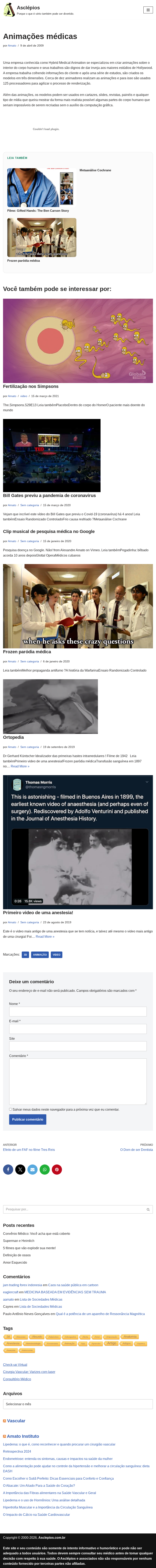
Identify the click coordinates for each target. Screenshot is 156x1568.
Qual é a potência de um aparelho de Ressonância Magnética (100, 1314)
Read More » (20, 766)
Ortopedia (13, 737)
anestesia (13, 1343)
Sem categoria (29, 505)
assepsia (11, 1350)
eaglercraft (10, 1292)
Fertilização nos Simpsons (30, 386)
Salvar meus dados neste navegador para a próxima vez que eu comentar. (66, 1109)
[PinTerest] (57, 1169)
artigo (111, 1343)
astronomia (27, 1350)
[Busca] (148, 1209)
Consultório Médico (17, 1379)
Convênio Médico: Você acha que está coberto (36, 1233)
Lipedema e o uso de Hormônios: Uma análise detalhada (44, 1500)
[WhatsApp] (45, 1169)
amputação (111, 1337)
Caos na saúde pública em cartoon (73, 1285)
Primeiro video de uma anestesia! (38, 912)
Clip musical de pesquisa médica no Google (49, 531)
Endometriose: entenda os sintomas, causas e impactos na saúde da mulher (58, 1459)
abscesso (21, 1337)
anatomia (130, 1336)
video (23, 396)
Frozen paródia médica (27, 651)
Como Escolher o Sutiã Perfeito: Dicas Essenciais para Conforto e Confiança (58, 1478)
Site (12, 1038)
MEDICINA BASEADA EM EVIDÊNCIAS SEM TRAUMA (65, 1292)
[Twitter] (20, 1169)
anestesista (52, 1343)
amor (97, 1337)
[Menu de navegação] (148, 10)
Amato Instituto (23, 1436)
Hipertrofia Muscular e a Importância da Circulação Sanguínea (48, 1507)
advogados (70, 1337)
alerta (85, 1337)
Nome (14, 1004)
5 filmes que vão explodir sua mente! (29, 1248)
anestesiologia (33, 1343)
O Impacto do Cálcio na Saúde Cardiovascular (36, 1514)
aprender (96, 1343)
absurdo (37, 1336)
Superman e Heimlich (18, 1240)
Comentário (18, 1056)
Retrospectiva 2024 (17, 1451)
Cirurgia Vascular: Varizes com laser (29, 1372)
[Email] (32, 1169)
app (83, 1343)
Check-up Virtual (15, 1364)
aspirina (141, 1343)
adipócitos (53, 1337)
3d (25, 954)
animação (40, 954)
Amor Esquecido (15, 1262)
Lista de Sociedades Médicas (41, 1299)
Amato (12, 45)
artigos (127, 1343)
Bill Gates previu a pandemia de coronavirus (49, 495)
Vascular (16, 1420)
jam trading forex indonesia (22, 1285)
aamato (8, 1299)
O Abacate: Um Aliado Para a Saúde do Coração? (39, 1485)
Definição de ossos (17, 1255)
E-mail (15, 1021)
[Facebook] (8, 1169)
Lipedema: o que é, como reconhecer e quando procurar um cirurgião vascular (59, 1444)
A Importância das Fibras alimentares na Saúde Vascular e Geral (49, 1493)
